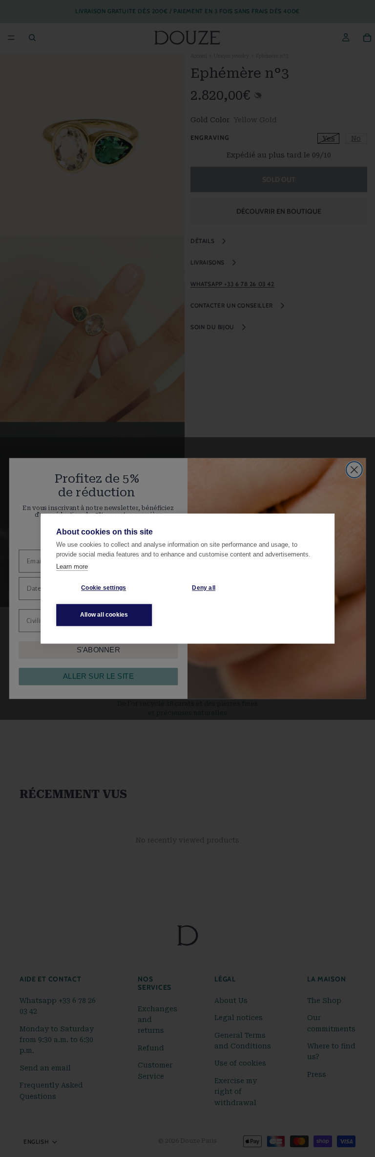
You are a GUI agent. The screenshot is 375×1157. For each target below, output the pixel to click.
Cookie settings (103, 587)
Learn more (72, 566)
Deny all (203, 587)
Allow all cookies (104, 614)
